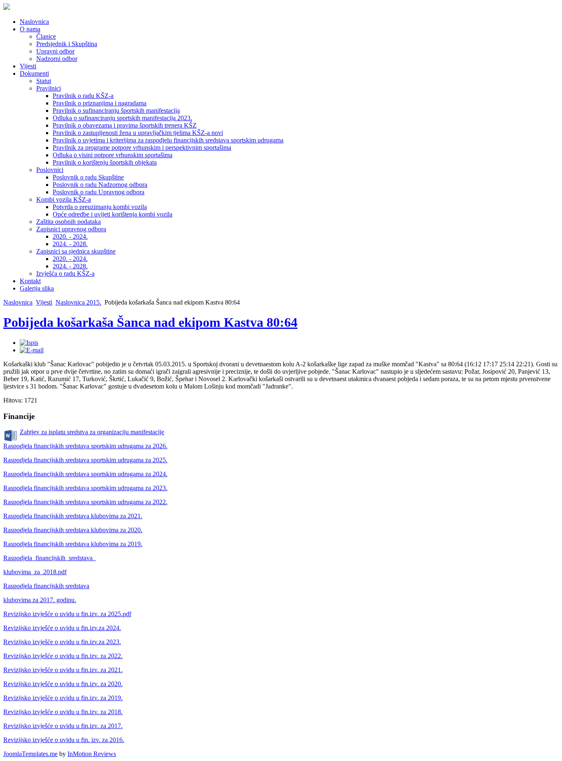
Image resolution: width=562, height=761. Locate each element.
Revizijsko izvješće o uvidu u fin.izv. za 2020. (63, 683)
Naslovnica (18, 302)
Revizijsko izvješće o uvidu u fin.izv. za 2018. (63, 711)
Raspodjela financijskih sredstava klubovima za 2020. (72, 529)
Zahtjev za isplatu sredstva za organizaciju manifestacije (92, 431)
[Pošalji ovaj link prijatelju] (32, 350)
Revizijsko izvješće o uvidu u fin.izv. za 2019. (63, 697)
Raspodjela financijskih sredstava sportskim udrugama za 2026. (85, 445)
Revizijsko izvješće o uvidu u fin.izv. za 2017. (63, 725)
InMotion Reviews (91, 753)
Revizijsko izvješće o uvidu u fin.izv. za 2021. (63, 669)
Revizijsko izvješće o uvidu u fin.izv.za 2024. (62, 627)
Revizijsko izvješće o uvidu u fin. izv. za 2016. (63, 739)
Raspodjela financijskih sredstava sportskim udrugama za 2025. (85, 459)
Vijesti (44, 302)
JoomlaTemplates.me (30, 753)
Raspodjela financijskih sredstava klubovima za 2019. (72, 543)
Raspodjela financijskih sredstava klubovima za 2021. (72, 515)
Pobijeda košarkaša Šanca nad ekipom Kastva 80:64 (150, 322)
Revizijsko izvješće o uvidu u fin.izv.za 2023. (62, 641)
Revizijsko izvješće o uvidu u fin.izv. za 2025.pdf (67, 613)
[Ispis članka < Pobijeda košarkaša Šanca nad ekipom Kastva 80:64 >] (29, 342)
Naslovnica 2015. (78, 302)
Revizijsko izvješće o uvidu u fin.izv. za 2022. (63, 655)
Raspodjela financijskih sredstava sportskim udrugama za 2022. (85, 501)
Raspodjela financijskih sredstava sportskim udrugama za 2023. (85, 487)
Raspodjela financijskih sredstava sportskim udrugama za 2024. (85, 473)
